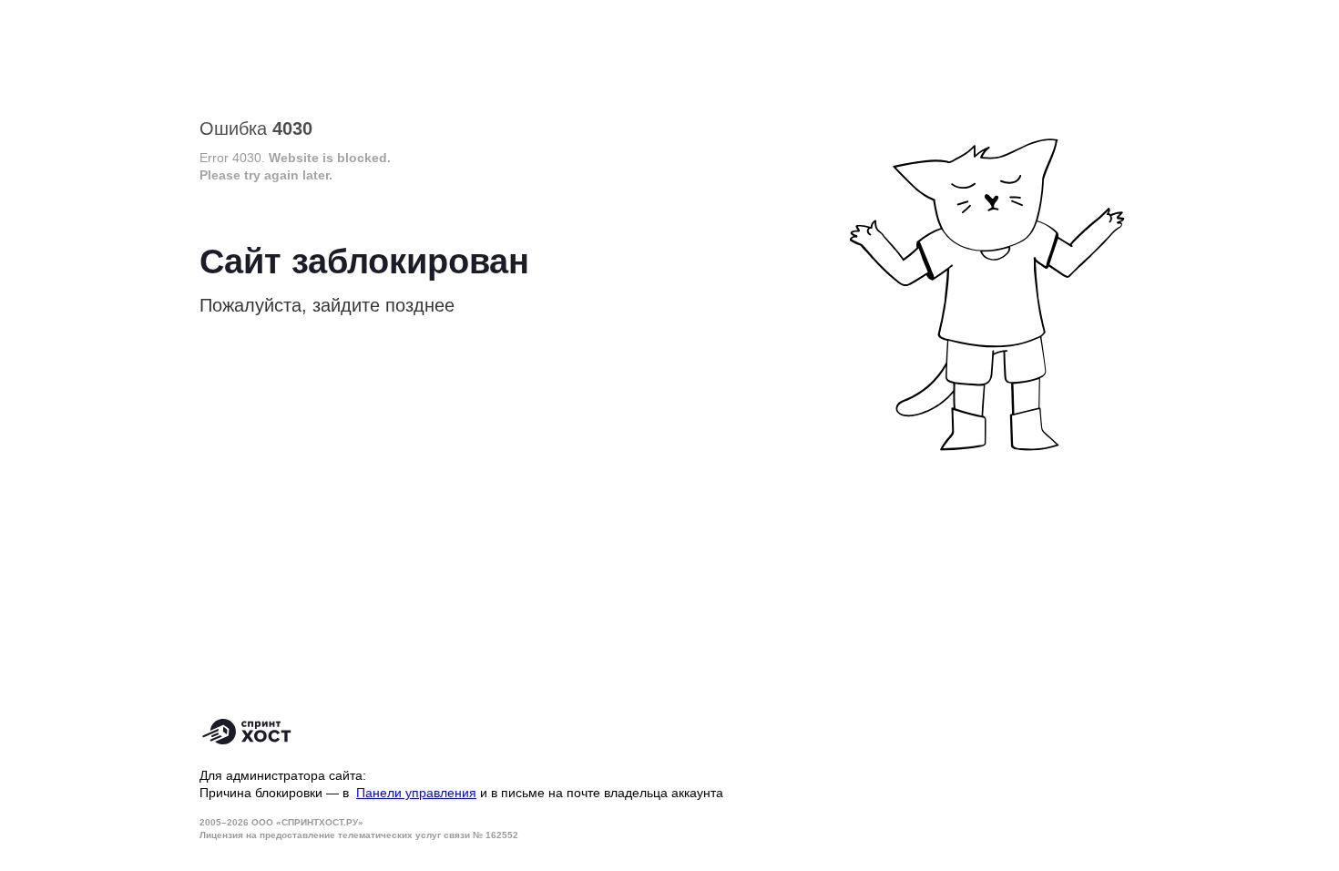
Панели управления (416, 792)
